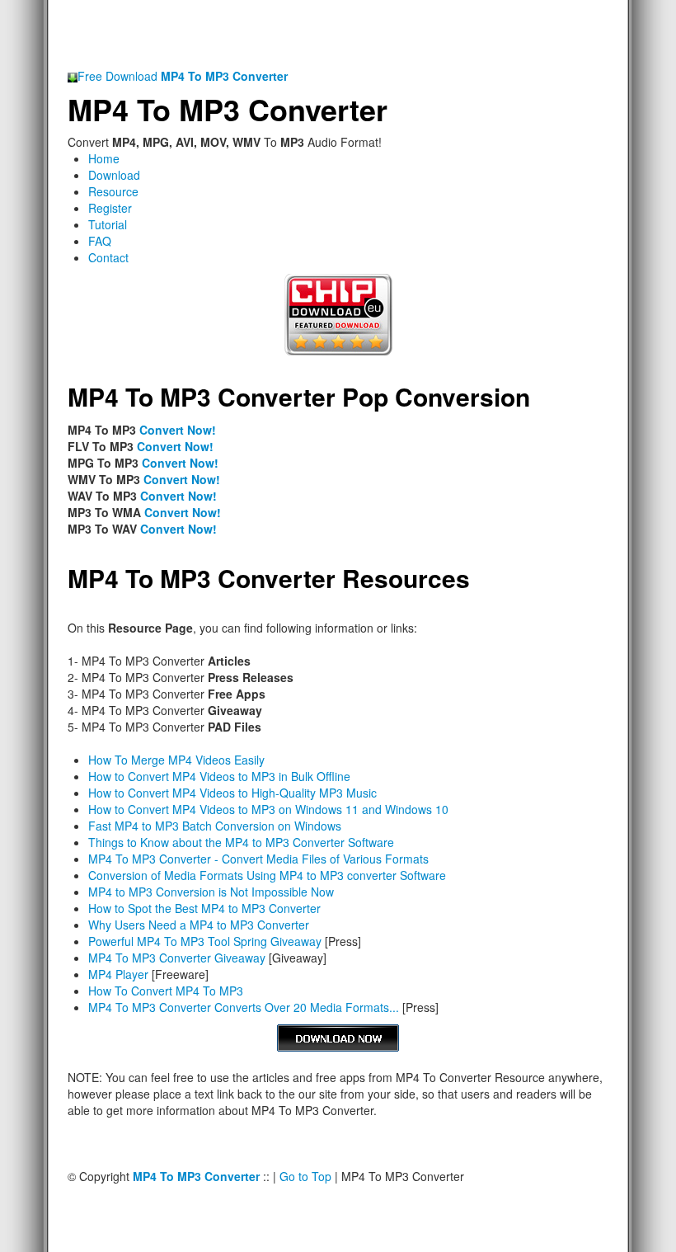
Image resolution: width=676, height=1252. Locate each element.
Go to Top (305, 1176)
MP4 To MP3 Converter (227, 108)
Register (110, 208)
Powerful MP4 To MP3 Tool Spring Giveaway (205, 941)
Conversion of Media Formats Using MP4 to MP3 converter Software (267, 875)
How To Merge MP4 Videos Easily (176, 759)
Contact (108, 257)
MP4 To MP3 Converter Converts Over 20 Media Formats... (243, 1007)
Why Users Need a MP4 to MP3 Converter (198, 924)
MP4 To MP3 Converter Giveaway (176, 957)
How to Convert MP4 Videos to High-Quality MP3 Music (232, 792)
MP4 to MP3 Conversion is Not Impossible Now (211, 891)
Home (104, 158)
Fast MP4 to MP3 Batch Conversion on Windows (214, 825)
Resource (113, 191)
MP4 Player (118, 974)
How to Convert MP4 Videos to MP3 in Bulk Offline (219, 776)
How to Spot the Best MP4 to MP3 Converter (204, 908)
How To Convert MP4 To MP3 (165, 990)
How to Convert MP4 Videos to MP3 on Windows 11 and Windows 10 (268, 809)
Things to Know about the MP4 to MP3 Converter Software (241, 842)
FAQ (99, 241)
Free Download (182, 76)
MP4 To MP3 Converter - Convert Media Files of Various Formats (258, 858)
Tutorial (107, 224)
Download (114, 175)
